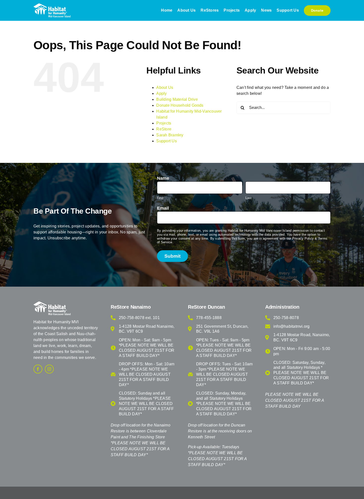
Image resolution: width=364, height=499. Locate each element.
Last (248, 198)
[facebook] (37, 369)
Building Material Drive (177, 99)
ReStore (163, 129)
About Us (164, 87)
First (160, 198)
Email (163, 208)
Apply (161, 93)
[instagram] (49, 369)
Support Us (166, 141)
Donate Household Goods (179, 105)
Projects (163, 123)
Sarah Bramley (169, 135)
